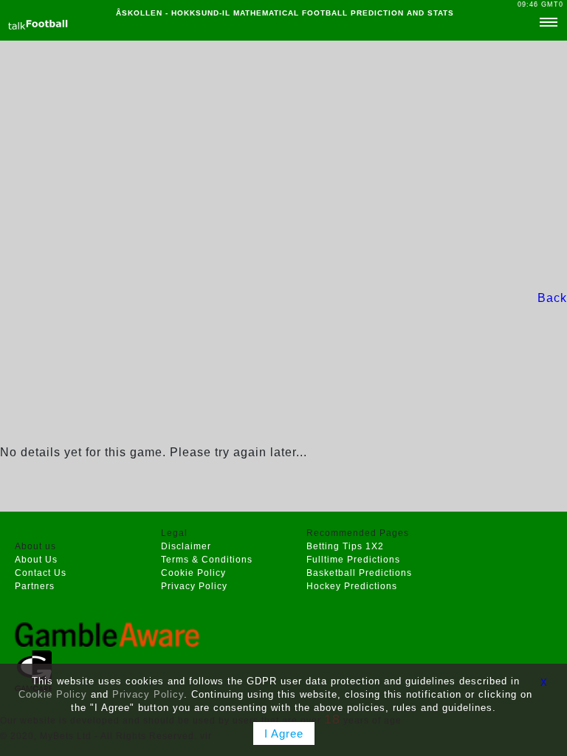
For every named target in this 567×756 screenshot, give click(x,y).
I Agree (283, 733)
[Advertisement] (283, 164)
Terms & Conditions (206, 559)
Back (552, 298)
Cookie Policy (193, 573)
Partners (35, 586)
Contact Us (40, 573)
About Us (36, 559)
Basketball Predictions (359, 573)
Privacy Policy (194, 586)
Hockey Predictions (351, 586)
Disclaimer (186, 546)
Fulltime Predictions (353, 559)
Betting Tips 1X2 (345, 546)
